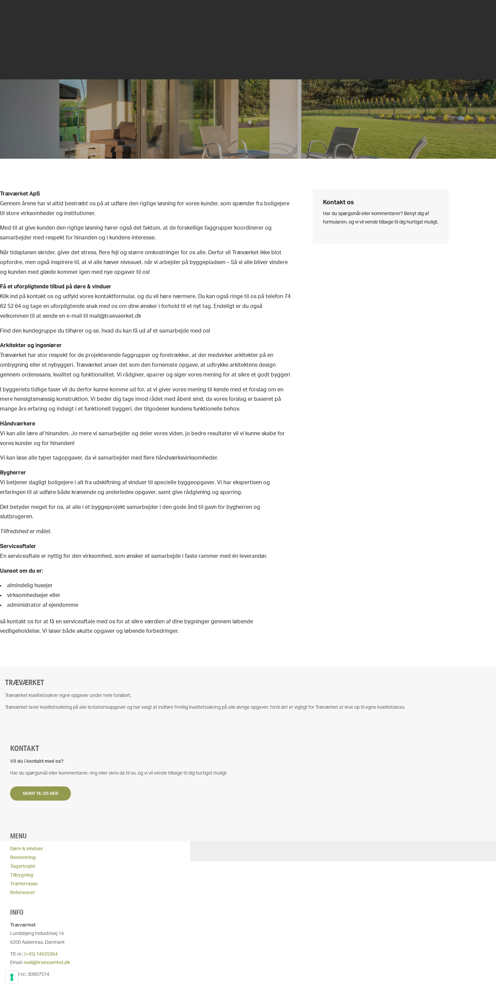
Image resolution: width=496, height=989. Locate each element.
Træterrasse (24, 884)
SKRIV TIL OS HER (40, 793)
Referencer (22, 892)
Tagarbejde (22, 866)
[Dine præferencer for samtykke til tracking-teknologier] (11, 977)
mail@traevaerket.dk (47, 962)
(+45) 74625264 (41, 954)
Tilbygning (21, 875)
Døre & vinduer (26, 849)
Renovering (23, 857)
